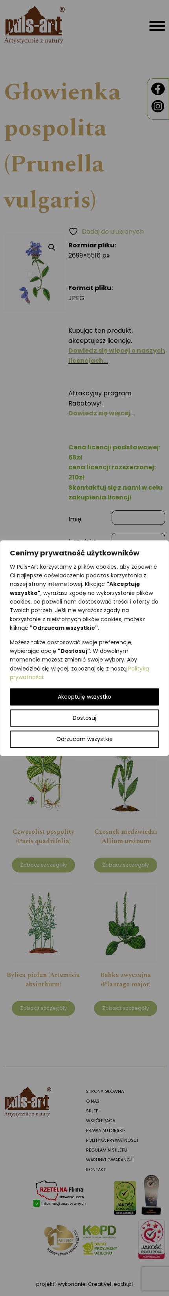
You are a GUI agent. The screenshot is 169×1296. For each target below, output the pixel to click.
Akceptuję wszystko (84, 697)
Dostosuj (84, 718)
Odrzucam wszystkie (84, 739)
